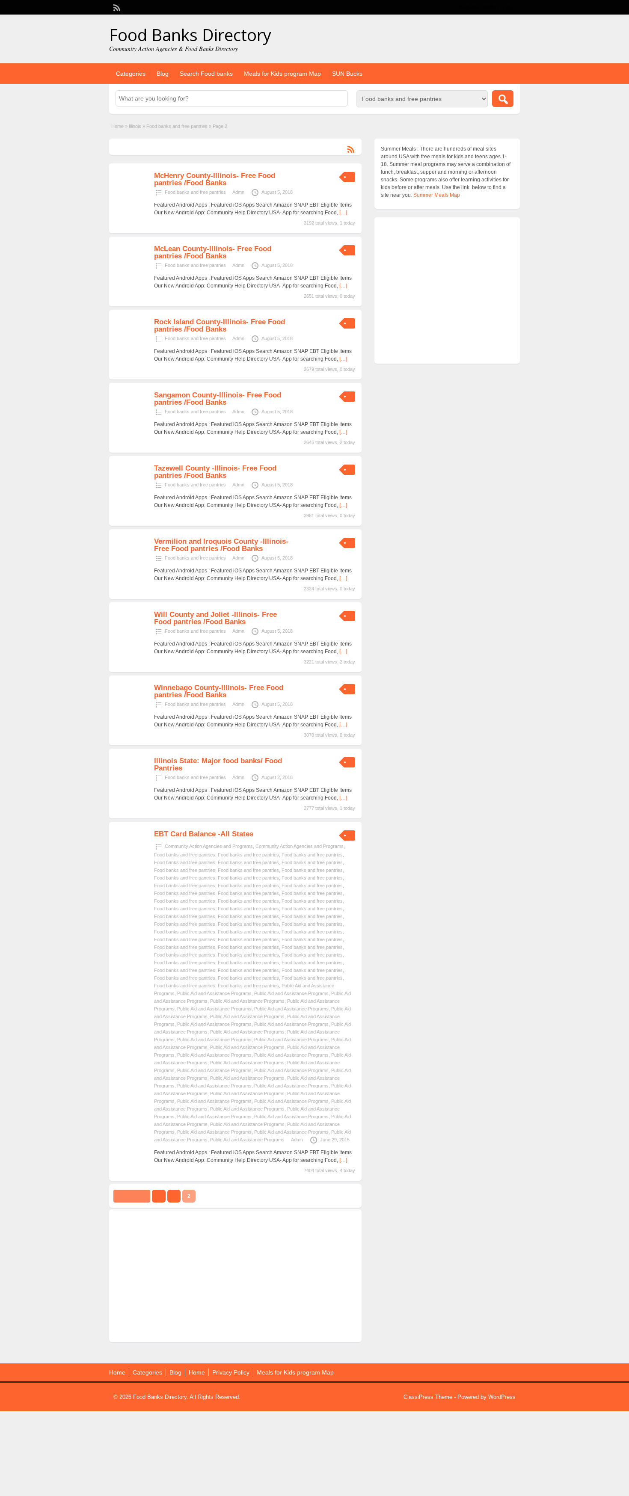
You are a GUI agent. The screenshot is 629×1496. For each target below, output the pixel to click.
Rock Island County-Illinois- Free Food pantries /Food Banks (219, 325)
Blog (163, 73)
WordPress (502, 1397)
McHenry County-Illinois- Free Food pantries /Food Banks (214, 179)
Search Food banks (206, 73)
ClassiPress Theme (428, 1397)
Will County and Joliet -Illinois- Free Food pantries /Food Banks (215, 618)
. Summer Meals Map (435, 195)
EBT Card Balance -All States (203, 834)
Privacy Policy (230, 1372)
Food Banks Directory (190, 35)
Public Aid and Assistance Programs (214, 993)
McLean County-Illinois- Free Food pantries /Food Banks (212, 252)
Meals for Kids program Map (282, 73)
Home (117, 126)
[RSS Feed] (116, 6)
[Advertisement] (235, 1276)
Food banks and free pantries (177, 126)
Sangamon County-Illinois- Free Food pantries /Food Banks (217, 398)
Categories (130, 73)
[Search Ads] (502, 98)
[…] (343, 213)
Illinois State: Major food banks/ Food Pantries (218, 764)
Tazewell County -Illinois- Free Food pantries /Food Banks (215, 472)
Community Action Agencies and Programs (209, 846)
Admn (238, 192)
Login (509, 7)
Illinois (135, 126)
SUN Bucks (347, 73)
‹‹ (158, 1196)
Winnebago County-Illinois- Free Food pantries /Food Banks (218, 691)
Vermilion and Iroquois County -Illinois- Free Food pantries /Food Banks (221, 545)
